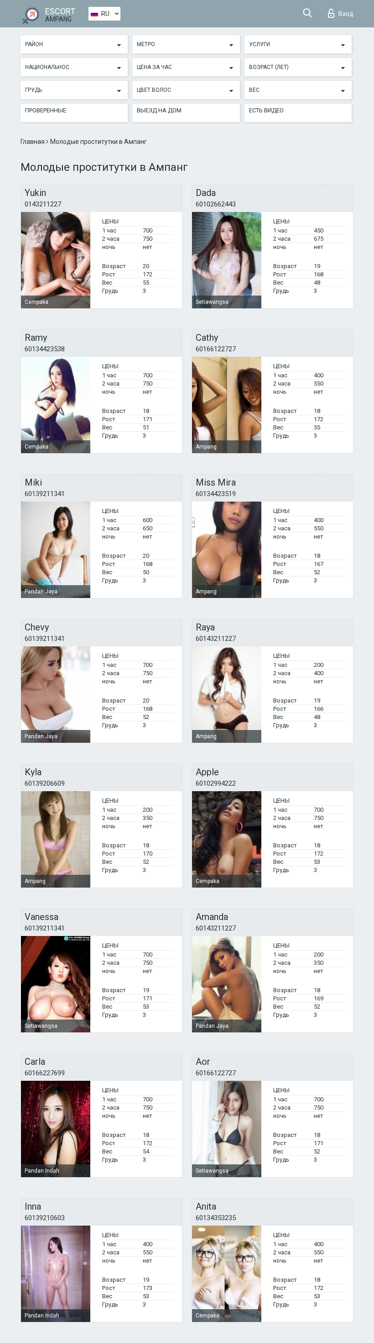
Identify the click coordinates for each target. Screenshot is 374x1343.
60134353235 (216, 1218)
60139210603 (45, 1218)
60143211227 (216, 638)
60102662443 (216, 204)
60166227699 (45, 1073)
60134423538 (45, 349)
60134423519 (216, 494)
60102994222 (216, 783)
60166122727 (216, 349)
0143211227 (43, 204)
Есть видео (266, 110)
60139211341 (45, 494)
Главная (33, 141)
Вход (345, 13)
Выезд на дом (159, 110)
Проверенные (45, 110)
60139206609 (45, 783)
